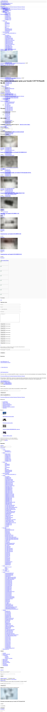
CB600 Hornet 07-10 (9, 483)
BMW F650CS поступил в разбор (8, 416)
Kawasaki (4, 86)
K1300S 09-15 (7, 457)
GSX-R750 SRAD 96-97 (9, 155)
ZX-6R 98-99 (7, 117)
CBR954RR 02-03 (8, 504)
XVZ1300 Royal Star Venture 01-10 (11, 634)
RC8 (6, 567)
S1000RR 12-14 (8, 461)
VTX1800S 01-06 (8, 83)
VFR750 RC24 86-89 (9, 515)
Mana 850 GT (7, 450)
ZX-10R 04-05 (7, 546)
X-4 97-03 (7, 84)
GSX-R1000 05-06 (8, 582)
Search (2, 651)
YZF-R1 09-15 (8, 641)
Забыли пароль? (3, 678)
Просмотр (2, 147)
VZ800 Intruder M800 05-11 (10, 607)
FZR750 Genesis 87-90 (9, 618)
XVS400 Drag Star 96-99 (9, 192)
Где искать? (2, 6)
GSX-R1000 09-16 (8, 584)
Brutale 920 (7, 570)
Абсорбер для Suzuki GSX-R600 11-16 (9, 213)
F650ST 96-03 (7, 454)
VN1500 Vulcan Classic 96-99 (10, 537)
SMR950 (6, 127)
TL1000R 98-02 (8, 603)
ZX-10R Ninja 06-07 (9, 107)
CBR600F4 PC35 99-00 (9, 495)
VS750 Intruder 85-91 (9, 605)
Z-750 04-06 (7, 542)
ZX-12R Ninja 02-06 (9, 110)
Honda (4, 475)
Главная (2, 49)
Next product (2, 65)
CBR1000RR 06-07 (8, 488)
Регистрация (13, 679)
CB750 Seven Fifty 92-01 (9, 485)
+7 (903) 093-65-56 (4, 367)
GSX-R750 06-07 (8, 153)
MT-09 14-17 (7, 622)
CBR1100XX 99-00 (8, 492)
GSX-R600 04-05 (8, 588)
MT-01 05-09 (7, 621)
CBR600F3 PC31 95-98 (9, 494)
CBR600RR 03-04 (8, 498)
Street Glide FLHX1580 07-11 (10, 474)
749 (5, 466)
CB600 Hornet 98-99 (9, 484)
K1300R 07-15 (8, 456)
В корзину (2, 707)
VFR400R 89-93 (8, 513)
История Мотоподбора (7, 404)
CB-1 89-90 (7, 476)
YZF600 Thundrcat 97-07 (10, 648)
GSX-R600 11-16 (8, 149)
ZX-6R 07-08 (7, 114)
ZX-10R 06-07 (7, 106)
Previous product (3, 50)
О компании (5, 401)
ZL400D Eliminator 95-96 (10, 101)
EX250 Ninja (7, 90)
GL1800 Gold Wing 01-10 (10, 508)
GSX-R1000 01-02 (8, 580)
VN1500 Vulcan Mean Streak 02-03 (11, 96)
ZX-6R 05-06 (7, 554)
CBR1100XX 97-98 (8, 50)
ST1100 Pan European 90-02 (10, 509)
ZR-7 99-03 (7, 103)
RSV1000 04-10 (8, 451)
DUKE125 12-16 (8, 125)
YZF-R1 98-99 (8, 642)
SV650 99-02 (7, 601)
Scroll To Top (2, 680)
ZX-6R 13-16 (7, 116)
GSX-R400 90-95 (8, 586)
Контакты (5, 407)
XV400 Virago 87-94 (9, 190)
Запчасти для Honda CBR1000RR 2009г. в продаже (11, 429)
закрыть (2, 445)
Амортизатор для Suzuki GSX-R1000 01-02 (11, 254)
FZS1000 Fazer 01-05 (9, 619)
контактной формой (18, 131)
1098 (6, 463)
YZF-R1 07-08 (8, 639)
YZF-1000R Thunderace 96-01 (10, 194)
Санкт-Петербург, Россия (5, 381)
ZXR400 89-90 (8, 562)
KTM (4, 565)
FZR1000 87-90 (8, 174)
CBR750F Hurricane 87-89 (10, 502)
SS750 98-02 (7, 472)
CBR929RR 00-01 (8, 503)
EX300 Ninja (7, 91)
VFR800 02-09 (8, 516)
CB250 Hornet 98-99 (9, 479)
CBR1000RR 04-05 (8, 487)
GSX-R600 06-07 (8, 148)
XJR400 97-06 (7, 628)
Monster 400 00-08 (8, 470)
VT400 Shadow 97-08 (9, 79)
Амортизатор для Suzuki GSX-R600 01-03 (10, 233)
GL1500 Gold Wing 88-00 (10, 63)
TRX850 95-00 (8, 624)
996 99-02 (7, 469)
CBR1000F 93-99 (8, 486)
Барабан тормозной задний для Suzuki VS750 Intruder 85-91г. (15, 172)
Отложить (2, 93)
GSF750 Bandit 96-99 (9, 133)
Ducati (4, 462)
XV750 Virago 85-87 (9, 191)
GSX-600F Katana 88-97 (9, 579)
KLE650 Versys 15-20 (9, 94)
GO (1, 300)
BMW (4, 452)
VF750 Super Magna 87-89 (10, 511)
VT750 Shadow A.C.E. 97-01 (10, 522)
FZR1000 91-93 (8, 175)
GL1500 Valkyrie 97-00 (9, 64)
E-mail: (1, 683)
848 (5, 468)
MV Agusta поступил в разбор (8, 422)
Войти (2, 676)
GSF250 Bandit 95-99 (9, 132)
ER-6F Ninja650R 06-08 (9, 88)
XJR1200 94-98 (8, 627)
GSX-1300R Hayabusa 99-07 (10, 578)
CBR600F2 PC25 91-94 (9, 493)
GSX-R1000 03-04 (8, 581)
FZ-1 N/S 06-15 (8, 171)
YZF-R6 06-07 (8, 644)
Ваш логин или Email (5, 671)
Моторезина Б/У (6, 649)
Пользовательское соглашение (9, 406)
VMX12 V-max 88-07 (9, 625)
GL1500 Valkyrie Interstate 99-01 (11, 507)
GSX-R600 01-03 (8, 587)
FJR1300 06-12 (8, 170)
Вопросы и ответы (6, 405)
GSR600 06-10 (8, 134)
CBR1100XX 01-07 (8, 490)
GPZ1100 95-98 (8, 92)
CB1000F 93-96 (8, 477)
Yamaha (4, 610)
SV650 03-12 (7, 600)
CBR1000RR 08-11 (8, 48)
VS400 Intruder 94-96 (9, 604)
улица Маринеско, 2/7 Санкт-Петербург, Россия (5, 362)
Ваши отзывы (5, 402)
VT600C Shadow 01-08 (9, 521)
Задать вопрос (5, 99)
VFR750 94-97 (8, 514)
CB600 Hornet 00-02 (9, 482)
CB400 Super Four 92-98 (9, 481)
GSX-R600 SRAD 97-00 (9, 150)
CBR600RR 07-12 (8, 500)
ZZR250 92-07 (8, 123)
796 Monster (7, 467)
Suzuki (5, 49)
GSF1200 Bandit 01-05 (9, 573)
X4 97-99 (7, 85)
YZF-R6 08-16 (8, 645)
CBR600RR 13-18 (8, 501)
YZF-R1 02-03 (8, 196)
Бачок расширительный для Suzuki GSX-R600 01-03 (13, 152)
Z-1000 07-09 (7, 540)
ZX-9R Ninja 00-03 (8, 120)
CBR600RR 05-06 (8, 499)
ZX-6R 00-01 (7, 552)
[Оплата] (0, 441)
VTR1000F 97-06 (8, 82)
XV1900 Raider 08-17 (9, 189)
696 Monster (7, 465)
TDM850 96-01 (8, 623)
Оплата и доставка (6, 98)
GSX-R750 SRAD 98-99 (9, 597)
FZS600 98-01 (7, 620)
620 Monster (7, 464)
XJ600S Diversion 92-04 (9, 626)
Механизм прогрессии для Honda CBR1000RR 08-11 (10, 78)
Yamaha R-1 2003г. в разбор (7, 435)
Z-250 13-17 (7, 99)
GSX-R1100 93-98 (8, 585)
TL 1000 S (7, 602)
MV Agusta (5, 569)
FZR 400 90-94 (8, 173)
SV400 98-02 (7, 599)
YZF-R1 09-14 (8, 640)
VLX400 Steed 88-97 (9, 517)
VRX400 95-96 (8, 518)
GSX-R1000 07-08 (8, 583)
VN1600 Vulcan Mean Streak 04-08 (11, 97)
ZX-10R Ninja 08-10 (9, 108)
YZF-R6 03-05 (8, 643)
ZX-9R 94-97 (7, 118)
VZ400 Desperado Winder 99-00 (11, 606)
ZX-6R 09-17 (7, 115)
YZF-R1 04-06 (8, 638)
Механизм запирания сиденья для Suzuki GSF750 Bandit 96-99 (12, 63)
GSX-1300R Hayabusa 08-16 (10, 577)
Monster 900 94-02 (8, 471)
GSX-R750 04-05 (8, 593)
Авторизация (5, 665)
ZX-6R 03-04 (7, 553)
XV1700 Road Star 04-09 (9, 188)
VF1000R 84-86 (8, 510)
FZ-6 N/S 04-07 (8, 614)
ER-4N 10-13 (7, 528)
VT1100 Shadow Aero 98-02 (10, 519)
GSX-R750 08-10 (8, 154)
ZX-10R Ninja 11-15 (9, 109)
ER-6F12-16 (7, 89)
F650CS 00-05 (7, 453)
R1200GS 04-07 (8, 458)
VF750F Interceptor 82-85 (10, 512)
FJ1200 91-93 (7, 169)
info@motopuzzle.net (4, 1)
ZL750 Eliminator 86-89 (9, 102)
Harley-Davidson (6, 473)
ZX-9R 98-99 (7, 119)
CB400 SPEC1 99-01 (9, 480)
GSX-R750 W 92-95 (9, 598)
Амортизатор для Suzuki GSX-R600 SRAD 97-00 (12, 193)
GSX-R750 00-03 (8, 151)
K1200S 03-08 (7, 455)
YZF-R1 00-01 (8, 195)
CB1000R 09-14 (8, 478)
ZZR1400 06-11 (8, 563)
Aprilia (4, 449)
